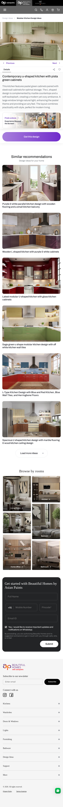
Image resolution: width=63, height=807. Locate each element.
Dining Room (15, 530)
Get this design (31, 136)
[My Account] (47, 10)
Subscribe (52, 682)
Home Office (16, 567)
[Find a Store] (52, 10)
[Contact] (41, 10)
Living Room (16, 508)
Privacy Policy (7, 791)
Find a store (10, 118)
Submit (49, 644)
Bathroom (45, 567)
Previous (10, 63)
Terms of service (21, 791)
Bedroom (44, 536)
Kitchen (45, 499)
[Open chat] (58, 791)
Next (54, 63)
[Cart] (58, 10)
